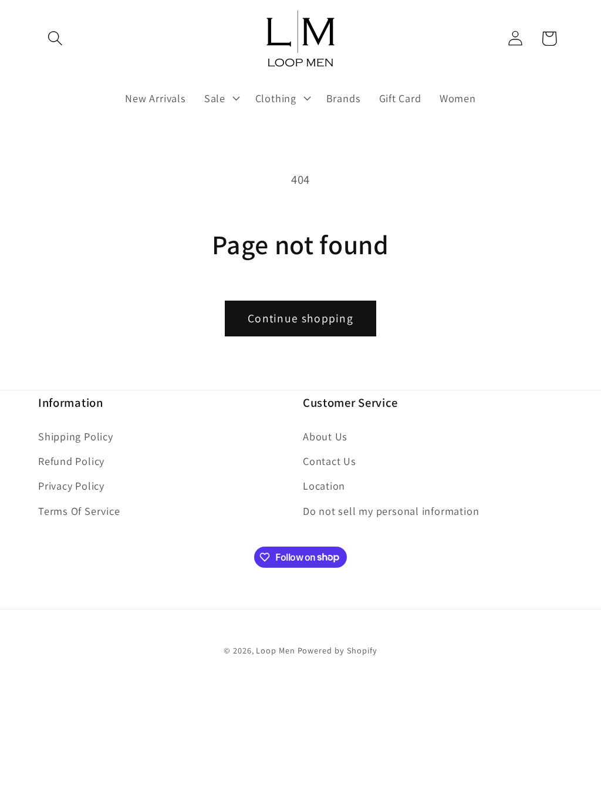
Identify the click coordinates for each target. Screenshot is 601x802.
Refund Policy (71, 461)
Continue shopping (300, 318)
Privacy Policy (71, 485)
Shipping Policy (75, 436)
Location (324, 485)
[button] (55, 38)
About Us (325, 436)
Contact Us (329, 461)
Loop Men (275, 650)
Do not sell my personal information (391, 511)
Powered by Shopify (337, 650)
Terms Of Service (79, 511)
